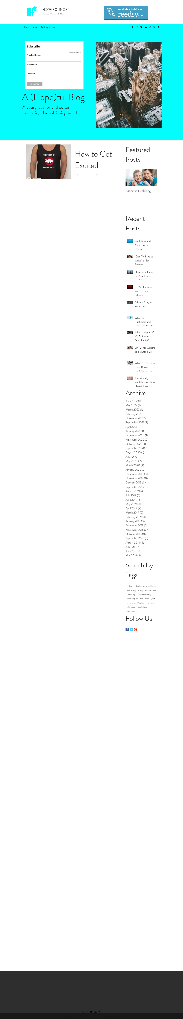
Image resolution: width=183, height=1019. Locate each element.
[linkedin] (145, 27)
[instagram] (150, 27)
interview (150, 603)
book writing (131, 590)
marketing (131, 598)
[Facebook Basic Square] (127, 629)
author (129, 586)
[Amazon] (132, 27)
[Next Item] (152, 177)
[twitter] (141, 27)
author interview (140, 586)
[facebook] (137, 27)
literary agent (132, 594)
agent (153, 598)
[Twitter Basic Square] (131, 629)
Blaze (147, 598)
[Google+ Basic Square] (135, 629)
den (141, 598)
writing (140, 590)
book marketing (145, 594)
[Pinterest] (154, 27)
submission (131, 607)
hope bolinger (142, 607)
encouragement (133, 611)
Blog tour (141, 603)
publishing (152, 586)
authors (148, 590)
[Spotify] (158, 27)
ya (137, 598)
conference (131, 603)
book (155, 590)
